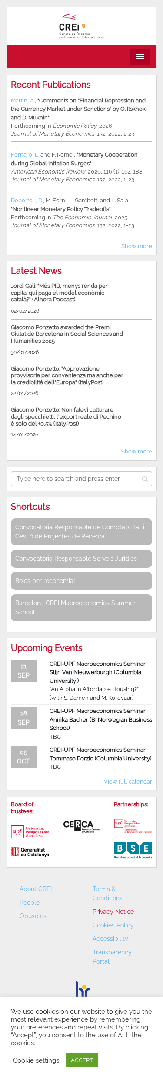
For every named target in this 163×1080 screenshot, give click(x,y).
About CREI (36, 889)
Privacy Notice (113, 911)
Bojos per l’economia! (45, 580)
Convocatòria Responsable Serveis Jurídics (76, 558)
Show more (136, 246)
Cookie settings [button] (36, 1060)
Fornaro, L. (25, 154)
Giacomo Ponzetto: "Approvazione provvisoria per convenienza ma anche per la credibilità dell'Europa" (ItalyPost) (67, 375)
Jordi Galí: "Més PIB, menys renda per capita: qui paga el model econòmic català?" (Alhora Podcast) (59, 293)
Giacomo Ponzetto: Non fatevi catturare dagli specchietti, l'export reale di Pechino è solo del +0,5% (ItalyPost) (66, 416)
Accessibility (110, 938)
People (30, 902)
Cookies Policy (113, 925)
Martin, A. (23, 100)
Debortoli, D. (27, 200)
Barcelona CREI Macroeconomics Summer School (75, 608)
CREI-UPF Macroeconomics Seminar (98, 664)
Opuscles (33, 916)
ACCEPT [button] (82, 1060)
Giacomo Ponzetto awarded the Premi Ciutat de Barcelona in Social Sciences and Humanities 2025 (67, 334)
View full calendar (128, 781)
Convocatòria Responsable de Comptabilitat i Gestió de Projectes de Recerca (79, 532)
